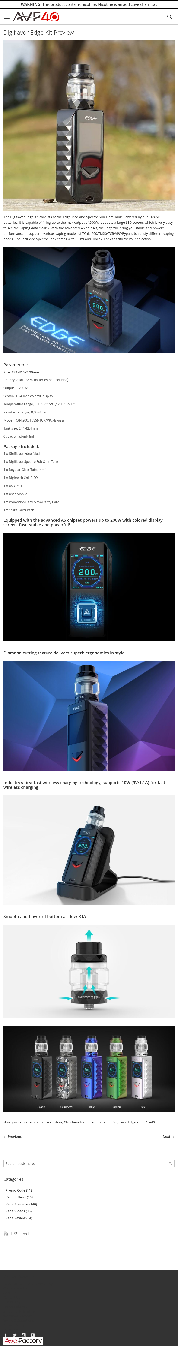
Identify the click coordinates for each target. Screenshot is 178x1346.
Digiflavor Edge (21, 217)
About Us (10, 1283)
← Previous (12, 1136)
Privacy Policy (13, 1325)
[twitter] (15, 1335)
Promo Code (16, 1190)
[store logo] (36, 16)
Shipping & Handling (19, 1311)
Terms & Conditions (18, 1320)
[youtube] (33, 1335)
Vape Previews (17, 1204)
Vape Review (16, 1218)
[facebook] (5, 1335)
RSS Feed (20, 1233)
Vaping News (16, 1197)
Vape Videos (16, 1211)
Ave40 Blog (44, 1283)
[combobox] (89, 1163)
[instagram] (24, 1335)
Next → (169, 1136)
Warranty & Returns (18, 1316)
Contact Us (27, 1283)
